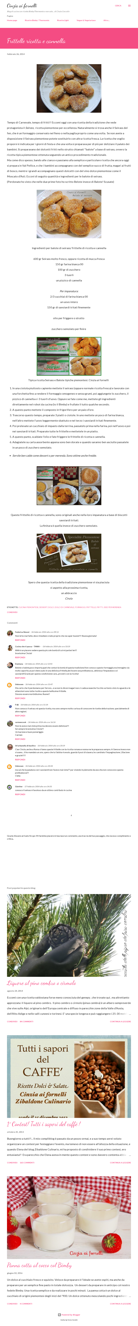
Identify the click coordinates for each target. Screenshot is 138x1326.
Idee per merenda (112, 607)
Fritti (100, 607)
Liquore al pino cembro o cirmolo (41, 982)
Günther (19, 786)
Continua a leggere (120, 1021)
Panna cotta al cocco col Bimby (39, 1265)
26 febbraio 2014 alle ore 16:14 (41, 722)
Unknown (19, 684)
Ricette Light (63, 20)
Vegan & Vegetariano (86, 20)
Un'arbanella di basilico (25, 745)
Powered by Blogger (70, 1314)
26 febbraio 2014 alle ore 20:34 (39, 766)
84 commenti (26, 1021)
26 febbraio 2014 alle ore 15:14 (34, 704)
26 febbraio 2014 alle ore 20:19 (51, 745)
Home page (12, 20)
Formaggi (80, 607)
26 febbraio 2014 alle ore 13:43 (38, 664)
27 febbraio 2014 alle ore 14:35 (38, 786)
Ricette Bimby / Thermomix (37, 20)
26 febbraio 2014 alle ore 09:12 (45, 632)
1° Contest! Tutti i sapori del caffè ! (43, 1123)
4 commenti (26, 1304)
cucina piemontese (29, 607)
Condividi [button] (12, 612)
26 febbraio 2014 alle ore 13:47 (39, 684)
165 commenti (27, 1162)
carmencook (20, 722)
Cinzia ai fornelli (22, 5)
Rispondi (20, 640)
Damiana (19, 664)
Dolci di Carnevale (64, 607)
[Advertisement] (69, 863)
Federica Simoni (22, 632)
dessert (43, 607)
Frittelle (91, 607)
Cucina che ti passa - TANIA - (28, 646)
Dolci (51, 607)
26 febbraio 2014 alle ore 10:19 (56, 646)
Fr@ (17, 704)
